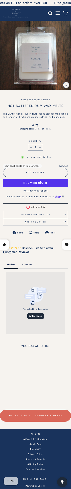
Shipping (24, 128)
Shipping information (35, 214)
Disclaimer (35, 449)
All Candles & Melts (38, 99)
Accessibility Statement (35, 439)
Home (23, 99)
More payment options (35, 190)
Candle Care (35, 444)
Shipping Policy (35, 464)
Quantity (35, 141)
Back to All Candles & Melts (38, 415)
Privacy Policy (35, 454)
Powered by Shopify (35, 485)
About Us (35, 433)
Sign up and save (34, 479)
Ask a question (35, 222)
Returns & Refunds (35, 459)
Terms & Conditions (35, 469)
